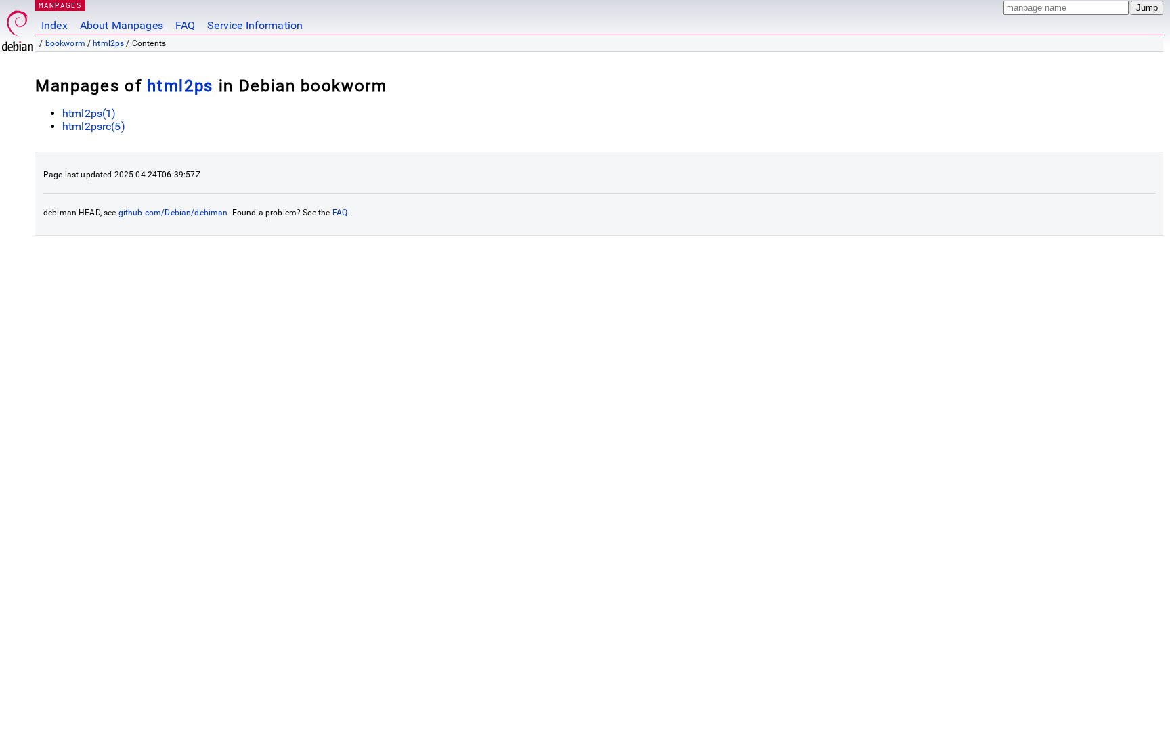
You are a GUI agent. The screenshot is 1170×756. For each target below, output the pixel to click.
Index (54, 25)
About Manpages (121, 25)
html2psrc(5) (93, 126)
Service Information (255, 25)
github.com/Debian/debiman (173, 212)
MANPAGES (60, 5)
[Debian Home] (18, 27)
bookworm (65, 43)
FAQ (185, 25)
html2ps (108, 43)
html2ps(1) (89, 113)
